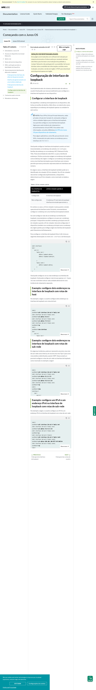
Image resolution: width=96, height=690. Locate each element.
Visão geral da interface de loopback (15, 86)
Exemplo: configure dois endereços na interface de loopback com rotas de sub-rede (85, 62)
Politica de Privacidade (9, 687)
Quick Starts (37, 14)
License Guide (25, 14)
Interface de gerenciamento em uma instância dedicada (16, 81)
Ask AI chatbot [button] (21, 2)
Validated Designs (52, 14)
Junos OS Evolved (19, 41)
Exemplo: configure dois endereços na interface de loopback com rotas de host (85, 55)
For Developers (68, 14)
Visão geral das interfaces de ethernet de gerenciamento (15, 76)
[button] (90, 679)
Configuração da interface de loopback (16, 91)
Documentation (10, 14)
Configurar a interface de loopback (84, 51)
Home (5, 29)
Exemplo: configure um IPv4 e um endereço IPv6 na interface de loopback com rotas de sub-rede (84, 68)
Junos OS (7, 41)
